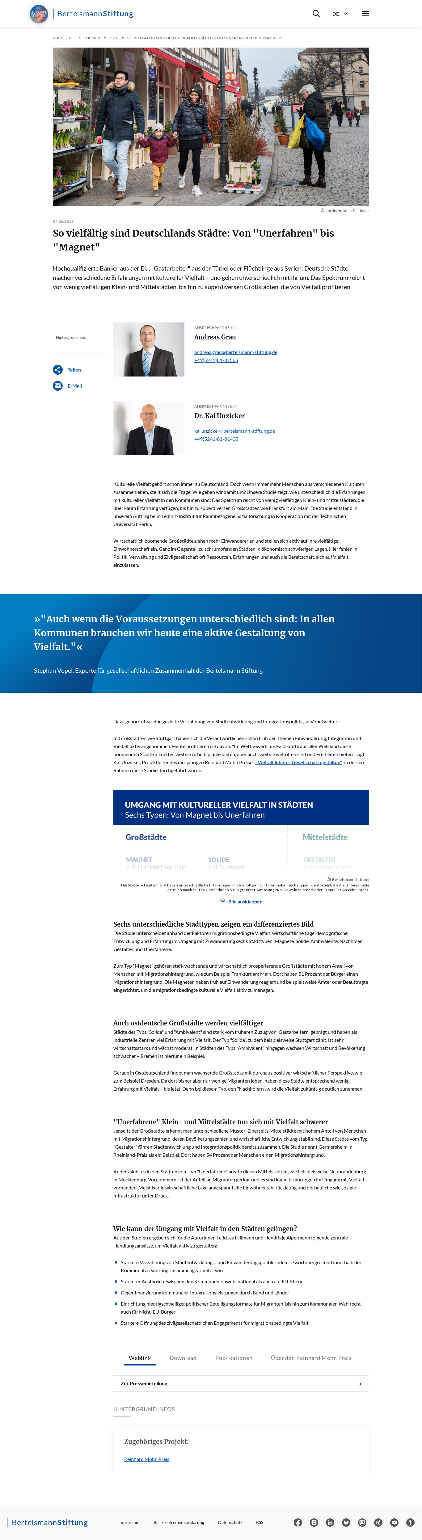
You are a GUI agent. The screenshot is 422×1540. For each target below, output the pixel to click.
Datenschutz (230, 1522)
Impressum (129, 1522)
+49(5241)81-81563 (216, 360)
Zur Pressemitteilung (144, 1383)
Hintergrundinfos (71, 337)
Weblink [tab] (140, 1357)
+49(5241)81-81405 (216, 439)
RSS (259, 1522)
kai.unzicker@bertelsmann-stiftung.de (234, 431)
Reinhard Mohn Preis (146, 1459)
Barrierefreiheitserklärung (179, 1522)
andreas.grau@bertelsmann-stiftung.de (235, 352)
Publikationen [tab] (233, 1357)
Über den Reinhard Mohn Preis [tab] (311, 1357)
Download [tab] (183, 1357)
